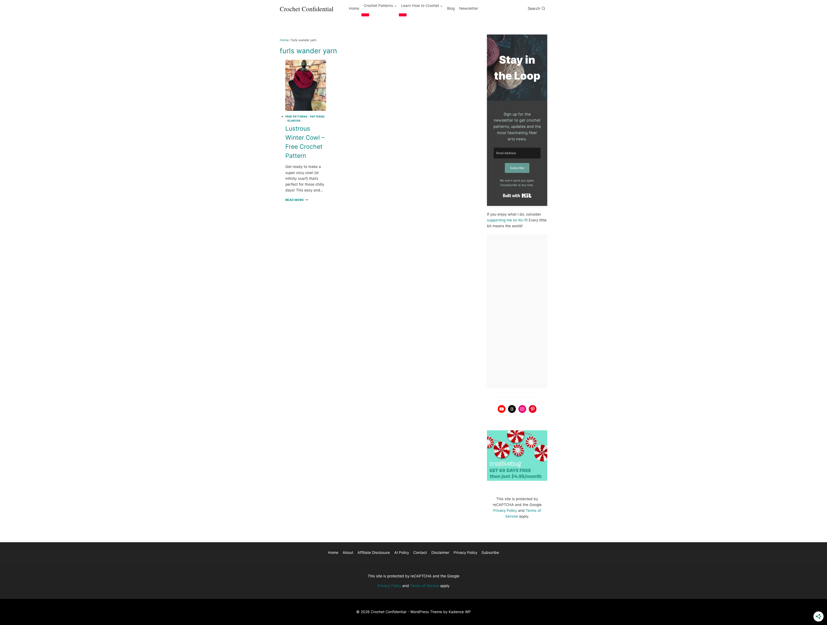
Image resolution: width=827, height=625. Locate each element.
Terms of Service (424, 586)
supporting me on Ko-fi (507, 220)
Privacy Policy (505, 510)
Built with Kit (517, 195)
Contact (420, 552)
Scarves (294, 120)
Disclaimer (440, 552)
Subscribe (490, 552)
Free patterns (296, 116)
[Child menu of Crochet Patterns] (365, 14)
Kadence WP (460, 612)
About (348, 552)
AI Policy (401, 552)
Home (354, 8)
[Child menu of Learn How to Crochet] (403, 14)
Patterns (317, 116)
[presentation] (305, 85)
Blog (451, 8)
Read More (296, 200)
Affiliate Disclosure (374, 552)
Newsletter (468, 8)
